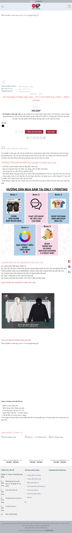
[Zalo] (69, 271)
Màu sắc (3, 123)
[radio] (3, 125)
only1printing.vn (10, 506)
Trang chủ (33, 94)
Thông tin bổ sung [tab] (12, 148)
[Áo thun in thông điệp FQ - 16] (60, 447)
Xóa (70, 121)
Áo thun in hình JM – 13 (36, 460)
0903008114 (38, 1)
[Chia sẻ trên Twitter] (34, 137)
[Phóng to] (4, 82)
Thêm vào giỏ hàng (34, 132)
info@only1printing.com (13, 498)
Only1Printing (49, 530)
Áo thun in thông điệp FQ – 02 (12, 460)
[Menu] (2, 6)
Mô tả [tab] (3, 148)
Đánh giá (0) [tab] (24, 148)
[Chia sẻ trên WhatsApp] (27, 137)
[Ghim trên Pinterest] (41, 137)
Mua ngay (51, 132)
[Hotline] (69, 261)
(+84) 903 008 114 (11, 490)
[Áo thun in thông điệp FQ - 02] (12, 447)
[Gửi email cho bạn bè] (37, 137)
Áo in (40, 94)
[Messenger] (69, 266)
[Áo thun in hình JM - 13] (36, 447)
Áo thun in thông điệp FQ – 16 (60, 460)
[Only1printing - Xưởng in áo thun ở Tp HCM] (36, 6)
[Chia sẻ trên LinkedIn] (44, 137)
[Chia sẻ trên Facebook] (31, 137)
